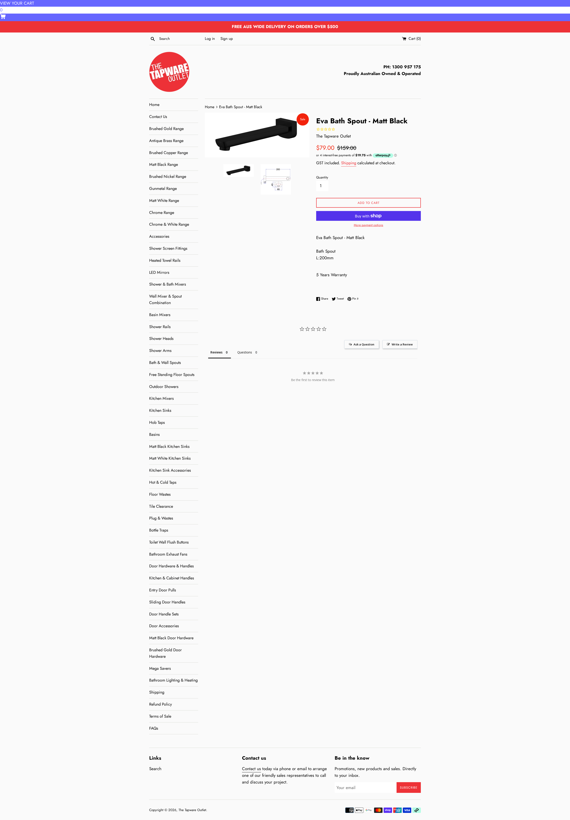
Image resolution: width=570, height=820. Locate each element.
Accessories (159, 236)
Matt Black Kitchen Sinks (169, 446)
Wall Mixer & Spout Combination (165, 299)
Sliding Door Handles (167, 602)
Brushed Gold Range (166, 129)
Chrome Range (161, 212)
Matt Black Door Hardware (171, 638)
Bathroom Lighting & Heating (173, 680)
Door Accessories (164, 626)
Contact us (251, 769)
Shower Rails (160, 327)
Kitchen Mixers (161, 398)
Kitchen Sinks (160, 410)
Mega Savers (160, 668)
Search (155, 769)
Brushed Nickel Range (167, 176)
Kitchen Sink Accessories (170, 470)
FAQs (153, 728)
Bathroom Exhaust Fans (168, 554)
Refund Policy (160, 704)
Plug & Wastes (161, 518)
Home (154, 105)
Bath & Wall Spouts (165, 362)
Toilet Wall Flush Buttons (169, 542)
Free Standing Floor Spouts (171, 375)
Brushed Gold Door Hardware (165, 653)
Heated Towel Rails (164, 260)
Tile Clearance (161, 506)
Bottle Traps (158, 530)
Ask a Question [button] (364, 344)
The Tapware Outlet (192, 810)
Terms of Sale (160, 716)
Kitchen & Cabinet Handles (171, 578)
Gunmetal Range (163, 188)
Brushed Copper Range (168, 153)
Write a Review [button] (402, 344)
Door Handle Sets (164, 614)
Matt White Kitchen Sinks (170, 458)
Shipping (156, 692)
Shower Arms (160, 350)
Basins (154, 434)
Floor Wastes (160, 494)
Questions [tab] (244, 352)
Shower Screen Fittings (168, 248)
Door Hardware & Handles (171, 566)
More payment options (368, 225)
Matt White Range (164, 200)
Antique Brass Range (166, 141)
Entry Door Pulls (162, 590)
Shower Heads (161, 338)
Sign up (226, 38)
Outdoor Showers (163, 387)
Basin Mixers (159, 315)
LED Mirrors (159, 272)
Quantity (322, 177)
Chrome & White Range (169, 224)
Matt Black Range (163, 164)
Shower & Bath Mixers (167, 284)
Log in (210, 38)
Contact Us (158, 117)
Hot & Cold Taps (162, 482)
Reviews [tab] (216, 352)
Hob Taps (157, 422)
